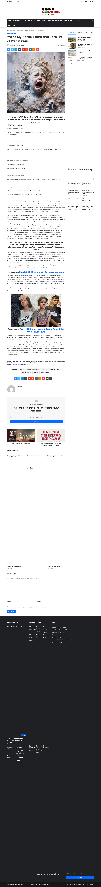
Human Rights (28, 20)
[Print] (50, 378)
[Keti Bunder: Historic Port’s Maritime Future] (32, 629)
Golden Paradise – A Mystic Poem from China (84, 51)
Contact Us (11, 25)
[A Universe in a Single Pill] (46, 637)
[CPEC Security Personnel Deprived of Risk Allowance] (88, 186)
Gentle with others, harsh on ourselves (73, 207)
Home (9, 20)
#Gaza (15, 369)
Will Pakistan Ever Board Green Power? (73, 191)
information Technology (55, 20)
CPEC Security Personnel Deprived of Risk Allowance (88, 192)
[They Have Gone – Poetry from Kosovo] (32, 637)
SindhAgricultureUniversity (58, 639)
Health (44, 20)
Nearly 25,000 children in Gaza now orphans (41, 272)
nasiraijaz (12, 45)
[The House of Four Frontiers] (39, 689)
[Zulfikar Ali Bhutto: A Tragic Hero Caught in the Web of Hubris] (11, 810)
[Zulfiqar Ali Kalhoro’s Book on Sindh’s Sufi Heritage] (11, 749)
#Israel (22, 369)
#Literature (54, 629)
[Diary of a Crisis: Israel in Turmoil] (39, 800)
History (60, 634)
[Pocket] (37, 49)
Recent (80, 32)
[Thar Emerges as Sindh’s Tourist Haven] (72, 39)
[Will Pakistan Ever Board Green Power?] (74, 186)
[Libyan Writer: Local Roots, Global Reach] (72, 46)
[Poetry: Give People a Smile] (36, 460)
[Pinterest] (23, 49)
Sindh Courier (31, 884)
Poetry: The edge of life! (53, 566)
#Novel (60, 629)
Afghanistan (62, 632)
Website (39, 601)
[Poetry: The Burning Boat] (16, 509)
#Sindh (65, 629)
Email (9, 601)
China (68, 632)
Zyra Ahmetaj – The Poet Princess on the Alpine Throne (15, 740)
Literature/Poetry (16, 30)
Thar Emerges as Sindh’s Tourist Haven (84, 38)
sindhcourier (45, 372)
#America (54, 627)
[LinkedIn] (15, 49)
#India (59, 627)
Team (83, 884)
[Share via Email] (47, 378)
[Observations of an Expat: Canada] (46, 800)
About (79, 884)
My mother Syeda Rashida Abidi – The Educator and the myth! (85, 170)
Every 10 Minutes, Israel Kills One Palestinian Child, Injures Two (42, 330)
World (86, 884)
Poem (36, 372)
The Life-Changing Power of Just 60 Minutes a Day (85, 58)
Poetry (59, 637)
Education (37, 20)
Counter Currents (16, 364)
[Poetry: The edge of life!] (56, 509)
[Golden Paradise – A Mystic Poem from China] (72, 53)
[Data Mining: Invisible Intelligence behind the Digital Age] (88, 201)
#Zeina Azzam (27, 372)
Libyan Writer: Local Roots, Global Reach (84, 44)
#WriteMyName (55, 369)
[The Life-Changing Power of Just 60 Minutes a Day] (72, 112)
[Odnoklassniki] (33, 49)
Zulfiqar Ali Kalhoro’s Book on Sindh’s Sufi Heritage (21, 750)
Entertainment (68, 20)
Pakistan (54, 637)
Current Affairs (17, 20)
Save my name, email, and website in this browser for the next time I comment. (27, 607)
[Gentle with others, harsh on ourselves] (74, 201)
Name (9, 596)
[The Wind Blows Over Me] (46, 629)
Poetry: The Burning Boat (14, 566)
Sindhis (53, 642)
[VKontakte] (30, 49)
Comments (89, 32)
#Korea (64, 627)
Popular (72, 32)
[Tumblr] (19, 49)
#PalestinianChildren (34, 369)
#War (45, 369)
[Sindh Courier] (50, 11)
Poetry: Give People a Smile (34, 467)
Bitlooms (47, 884)
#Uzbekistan (55, 632)
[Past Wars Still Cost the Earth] (32, 748)
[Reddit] (26, 49)
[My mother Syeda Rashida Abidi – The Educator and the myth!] (72, 171)
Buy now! (91, 884)
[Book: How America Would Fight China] (39, 629)
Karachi (65, 634)
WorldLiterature (61, 642)
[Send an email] (14, 45)
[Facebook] (8, 49)
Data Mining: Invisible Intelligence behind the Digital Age (87, 208)
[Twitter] (12, 49)
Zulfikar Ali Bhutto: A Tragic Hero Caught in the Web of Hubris (21, 758)
